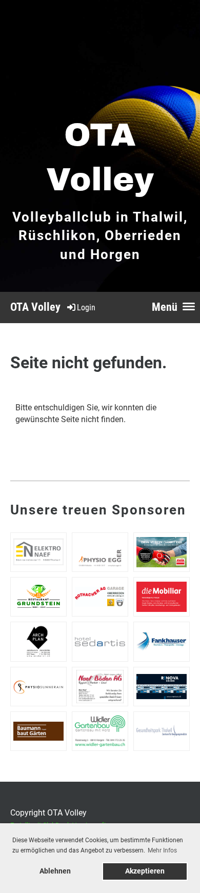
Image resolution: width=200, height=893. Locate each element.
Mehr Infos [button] (162, 850)
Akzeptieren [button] (145, 871)
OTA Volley (35, 307)
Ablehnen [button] (55, 871)
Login (86, 307)
